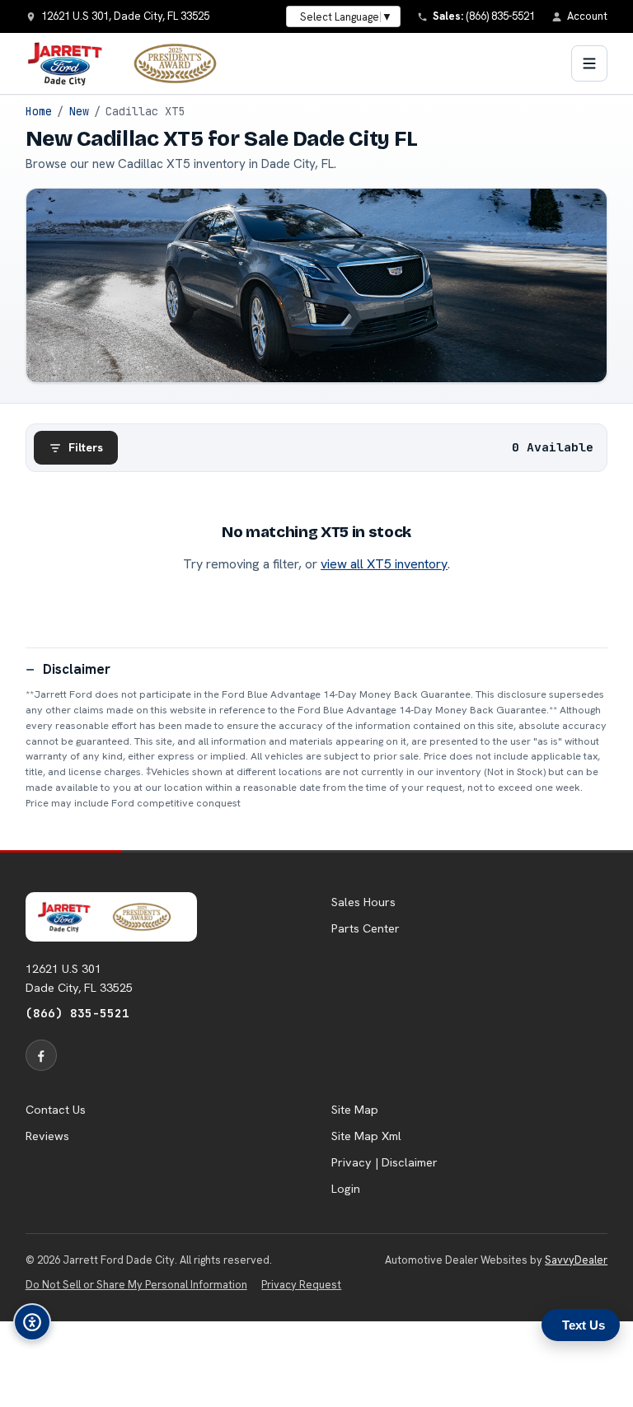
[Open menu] (589, 63)
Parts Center (365, 928)
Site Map (354, 1109)
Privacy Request (301, 1285)
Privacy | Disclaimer (384, 1162)
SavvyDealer (576, 1260)
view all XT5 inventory (384, 564)
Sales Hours (363, 902)
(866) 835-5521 (77, 1013)
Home (39, 111)
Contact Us (56, 1109)
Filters (85, 447)
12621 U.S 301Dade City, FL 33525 (79, 977)
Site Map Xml (366, 1136)
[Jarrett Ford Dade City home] (132, 63)
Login (345, 1188)
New (79, 111)
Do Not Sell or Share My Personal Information (136, 1285)
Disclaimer (76, 669)
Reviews (47, 1136)
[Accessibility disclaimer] (32, 1322)
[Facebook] (41, 1055)
